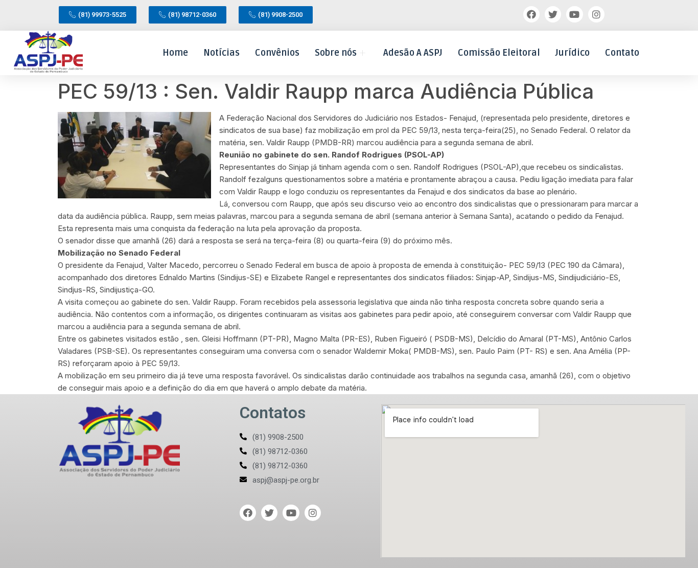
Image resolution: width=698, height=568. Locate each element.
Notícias (221, 52)
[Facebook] (531, 14)
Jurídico (572, 52)
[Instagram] (596, 14)
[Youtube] (574, 14)
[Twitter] (553, 14)
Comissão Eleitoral (499, 52)
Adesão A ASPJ (413, 52)
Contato (622, 52)
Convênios (277, 52)
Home (175, 52)
